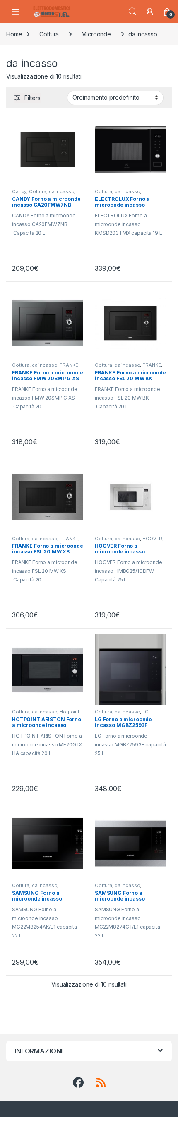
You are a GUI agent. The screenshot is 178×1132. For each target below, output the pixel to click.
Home (14, 34)
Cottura (49, 34)
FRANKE (69, 365)
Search (132, 11)
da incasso (62, 191)
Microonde (96, 34)
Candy (19, 191)
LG (145, 712)
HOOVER (152, 538)
